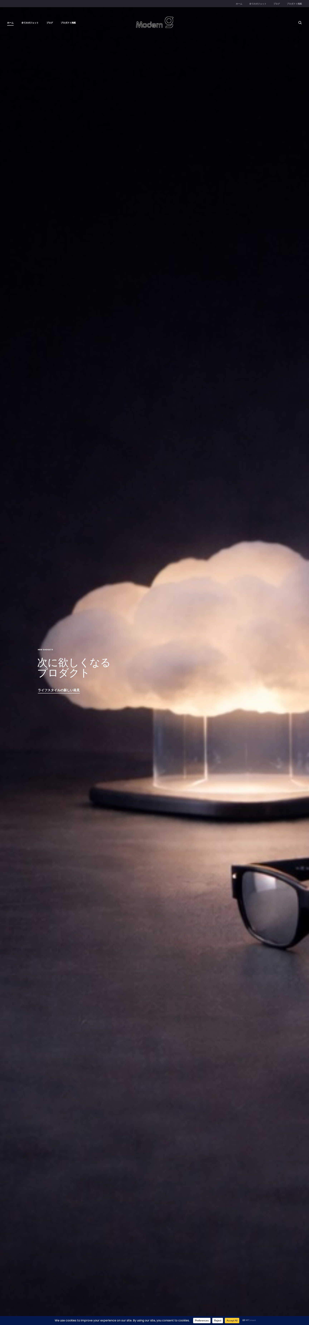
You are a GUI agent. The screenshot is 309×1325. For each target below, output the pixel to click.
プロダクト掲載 (294, 3)
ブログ (276, 3)
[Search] (300, 22)
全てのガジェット (257, 3)
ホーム (239, 3)
